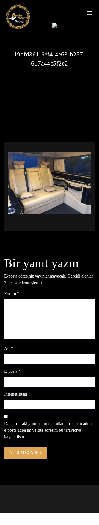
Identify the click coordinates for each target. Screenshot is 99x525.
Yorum (11, 293)
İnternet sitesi (15, 394)
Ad (8, 348)
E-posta (12, 371)
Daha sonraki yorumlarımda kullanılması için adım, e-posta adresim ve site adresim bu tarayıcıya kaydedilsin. (48, 430)
